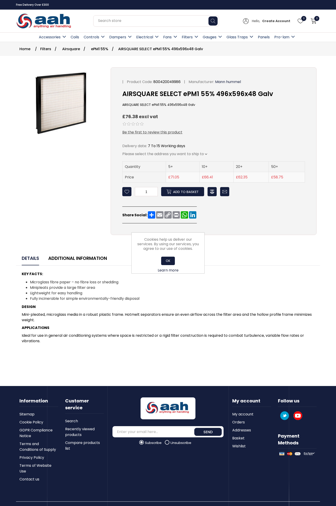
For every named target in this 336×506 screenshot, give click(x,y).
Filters (187, 37)
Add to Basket (186, 191)
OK (168, 260)
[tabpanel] (168, 308)
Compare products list (82, 445)
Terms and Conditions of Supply (37, 446)
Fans (167, 37)
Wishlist (239, 446)
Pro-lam (281, 37)
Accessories (50, 37)
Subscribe (154, 442)
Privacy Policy (31, 457)
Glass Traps (237, 37)
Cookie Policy (31, 422)
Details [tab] (30, 258)
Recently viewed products (80, 431)
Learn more (168, 270)
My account (242, 414)
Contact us (29, 479)
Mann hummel (228, 81)
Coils (75, 37)
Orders (238, 422)
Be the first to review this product (152, 132)
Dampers (117, 37)
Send (208, 431)
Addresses (241, 430)
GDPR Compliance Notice (36, 433)
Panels (264, 37)
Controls (91, 37)
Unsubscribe (181, 442)
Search (71, 421)
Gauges (209, 37)
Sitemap (27, 414)
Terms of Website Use (35, 468)
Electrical (144, 37)
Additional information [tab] (77, 258)
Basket (238, 438)
